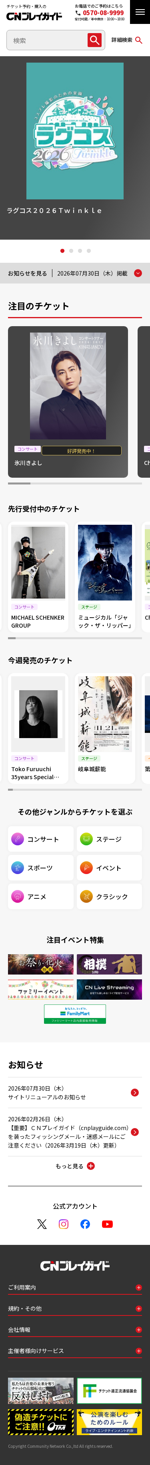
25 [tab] (121, 791)
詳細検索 (122, 39)
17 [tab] (131, 639)
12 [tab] (94, 639)
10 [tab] (79, 639)
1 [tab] (62, 251)
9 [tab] (71, 639)
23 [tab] (112, 791)
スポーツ (40, 867)
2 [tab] (71, 251)
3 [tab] (80, 251)
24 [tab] (116, 791)
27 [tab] (130, 791)
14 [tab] (108, 639)
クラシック (112, 896)
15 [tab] (116, 639)
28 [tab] (135, 791)
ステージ (109, 839)
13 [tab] (101, 639)
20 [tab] (98, 791)
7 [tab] (56, 639)
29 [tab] (139, 791)
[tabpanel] (75, 148)
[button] (140, 12)
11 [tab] (86, 639)
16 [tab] (123, 639)
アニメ (36, 896)
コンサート (43, 839)
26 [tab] (126, 791)
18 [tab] (138, 639)
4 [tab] (88, 251)
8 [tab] (64, 639)
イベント (109, 867)
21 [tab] (102, 791)
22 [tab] (107, 791)
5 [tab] (108, 484)
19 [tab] (93, 791)
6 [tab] (131, 484)
